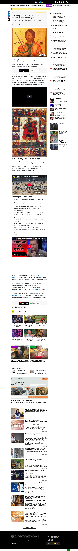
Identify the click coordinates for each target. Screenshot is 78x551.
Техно (54, 5)
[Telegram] (55, 2)
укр (11, 1)
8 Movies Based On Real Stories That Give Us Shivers (17, 339)
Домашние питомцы (25, 5)
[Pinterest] (63, 2)
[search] (67, 2)
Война (43, 5)
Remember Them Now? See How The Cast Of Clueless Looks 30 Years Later (60, 118)
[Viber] (57, 2)
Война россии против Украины (20, 9)
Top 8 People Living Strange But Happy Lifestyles (29, 325)
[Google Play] (56, 543)
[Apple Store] (49, 543)
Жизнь (39, 5)
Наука (64, 5)
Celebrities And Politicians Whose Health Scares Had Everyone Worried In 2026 (60, 114)
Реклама (25, 540)
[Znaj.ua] (39, 2)
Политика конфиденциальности (17, 540)
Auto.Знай (34, 5)
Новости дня (46, 9)
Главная (12, 5)
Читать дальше (29, 527)
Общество (49, 5)
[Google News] (57, 537)
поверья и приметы (21, 307)
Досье (17, 5)
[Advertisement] (29, 266)
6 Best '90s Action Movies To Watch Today (17, 325)
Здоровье (59, 5)
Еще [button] (68, 5)
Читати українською (41, 12)
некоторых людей (17, 295)
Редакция (30, 540)
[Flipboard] (61, 2)
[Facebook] (9, 12)
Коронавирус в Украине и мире (35, 9)
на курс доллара (32, 289)
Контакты (34, 540)
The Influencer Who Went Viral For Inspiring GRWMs (29, 339)
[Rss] (59, 2)
